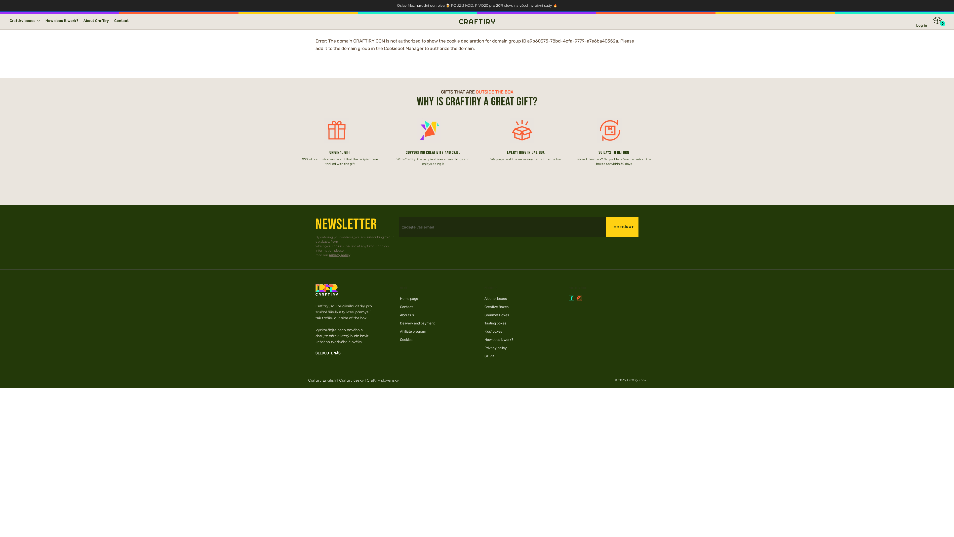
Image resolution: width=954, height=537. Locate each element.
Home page (409, 299)
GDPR (489, 356)
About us (407, 315)
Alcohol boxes (495, 299)
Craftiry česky (351, 380)
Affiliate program (413, 331)
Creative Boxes (496, 307)
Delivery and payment (417, 323)
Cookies (406, 340)
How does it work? (61, 21)
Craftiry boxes (23, 21)
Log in (921, 25)
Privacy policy (495, 348)
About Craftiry (96, 21)
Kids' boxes (493, 331)
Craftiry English (322, 380)
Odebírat (624, 227)
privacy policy (339, 255)
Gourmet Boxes (496, 315)
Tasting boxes (495, 323)
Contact (121, 21)
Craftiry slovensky (383, 380)
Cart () (941, 21)
